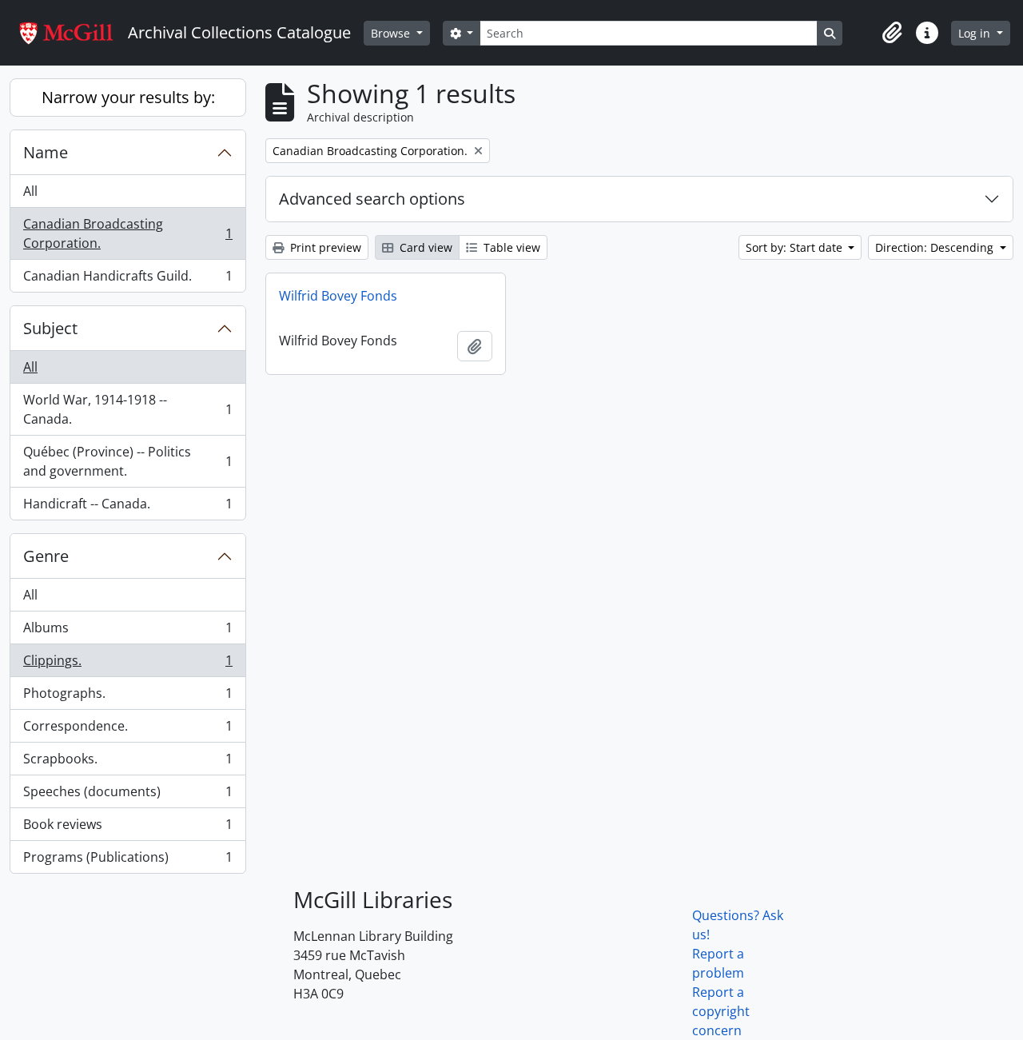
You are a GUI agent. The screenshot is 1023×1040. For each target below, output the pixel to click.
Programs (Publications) (127, 860)
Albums (127, 631)
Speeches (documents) (127, 795)
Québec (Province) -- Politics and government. (127, 461)
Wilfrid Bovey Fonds (338, 296)
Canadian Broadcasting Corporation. (127, 233)
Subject (50, 328)
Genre (46, 556)
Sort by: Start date (796, 247)
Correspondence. (127, 730)
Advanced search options (372, 198)
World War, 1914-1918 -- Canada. (127, 409)
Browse (392, 33)
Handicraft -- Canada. (127, 507)
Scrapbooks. (127, 762)
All (30, 191)
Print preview (324, 247)
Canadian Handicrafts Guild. (127, 279)
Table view (510, 247)
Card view (424, 247)
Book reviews (127, 828)
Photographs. (127, 697)
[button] (892, 32)
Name (45, 152)
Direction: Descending (936, 247)
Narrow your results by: (128, 97)
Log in (975, 33)
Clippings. (127, 664)
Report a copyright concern (721, 1011)
